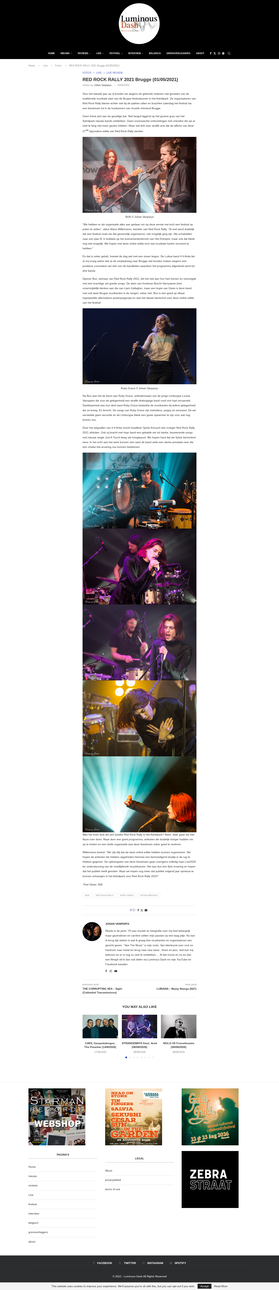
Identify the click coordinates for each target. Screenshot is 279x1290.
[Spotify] (223, 53)
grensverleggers (38, 1232)
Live (98, 53)
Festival (115, 53)
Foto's (58, 65)
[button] (87, 1036)
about (31, 1241)
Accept (204, 1286)
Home (51, 53)
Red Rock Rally (105, 895)
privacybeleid (113, 1179)
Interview (134, 53)
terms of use (112, 1189)
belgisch (33, 1222)
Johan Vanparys (103, 85)
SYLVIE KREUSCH (149, 895)
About (200, 53)
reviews (33, 1185)
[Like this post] (133, 910)
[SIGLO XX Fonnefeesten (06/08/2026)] (178, 1026)
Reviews (83, 53)
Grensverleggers (178, 53)
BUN (87, 895)
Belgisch (155, 53)
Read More (221, 1286)
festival (32, 1204)
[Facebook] (210, 53)
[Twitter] (214, 53)
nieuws (65, 53)
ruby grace (127, 895)
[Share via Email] (146, 910)
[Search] (229, 53)
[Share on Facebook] (138, 910)
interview (33, 1213)
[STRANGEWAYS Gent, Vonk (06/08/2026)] (139, 1026)
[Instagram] (219, 53)
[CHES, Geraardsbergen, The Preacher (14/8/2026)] (100, 1026)
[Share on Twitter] (141, 910)
